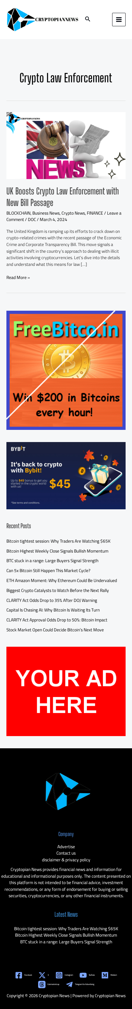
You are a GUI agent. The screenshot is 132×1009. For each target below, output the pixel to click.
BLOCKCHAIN (18, 213)
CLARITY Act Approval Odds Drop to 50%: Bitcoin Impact (56, 620)
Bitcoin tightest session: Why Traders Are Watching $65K (58, 541)
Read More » (18, 277)
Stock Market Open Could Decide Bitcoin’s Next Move (55, 630)
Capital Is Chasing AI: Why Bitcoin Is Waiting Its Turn (53, 610)
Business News (46, 213)
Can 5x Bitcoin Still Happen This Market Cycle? (48, 570)
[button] (88, 19)
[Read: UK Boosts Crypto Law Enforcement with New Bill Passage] (66, 145)
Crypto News (73, 213)
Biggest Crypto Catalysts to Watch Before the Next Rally (57, 590)
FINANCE (95, 213)
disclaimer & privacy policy (66, 860)
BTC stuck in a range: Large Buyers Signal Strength (52, 560)
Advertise (66, 846)
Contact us (66, 853)
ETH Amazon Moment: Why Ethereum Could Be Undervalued (61, 580)
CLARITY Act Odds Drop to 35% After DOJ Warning (51, 600)
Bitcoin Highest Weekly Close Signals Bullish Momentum (57, 551)
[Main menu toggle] (119, 20)
